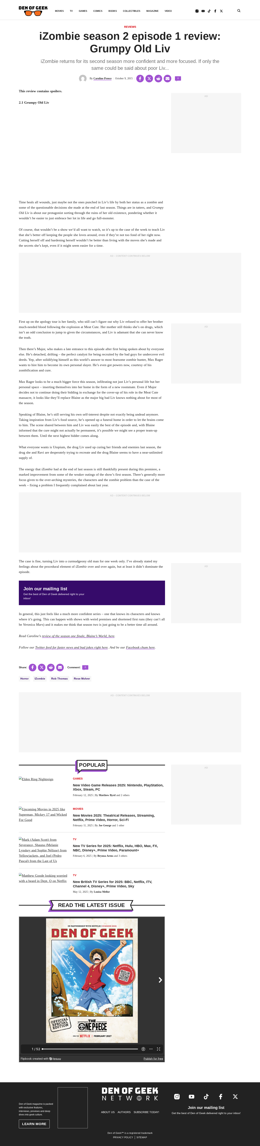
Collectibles (131, 11)
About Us (108, 1112)
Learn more (34, 1124)
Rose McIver (82, 678)
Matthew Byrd (107, 795)
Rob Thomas (59, 678)
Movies (59, 11)
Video (168, 11)
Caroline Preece (102, 78)
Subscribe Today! (146, 1112)
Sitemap (141, 1137)
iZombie (40, 678)
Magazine (152, 11)
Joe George (105, 825)
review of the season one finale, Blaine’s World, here (78, 636)
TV (71, 11)
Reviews (130, 26)
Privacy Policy (123, 1137)
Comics (97, 11)
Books (112, 11)
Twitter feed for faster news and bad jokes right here (71, 647)
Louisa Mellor (102, 891)
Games (83, 11)
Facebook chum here (140, 647)
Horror (24, 678)
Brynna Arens (105, 855)
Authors (124, 1112)
